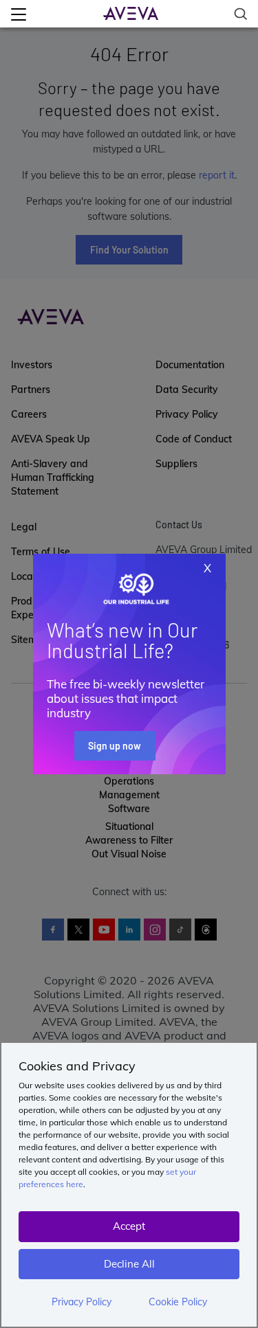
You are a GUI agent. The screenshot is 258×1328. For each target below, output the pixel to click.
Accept (129, 1226)
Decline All (129, 1263)
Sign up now (114, 746)
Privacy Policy (81, 1302)
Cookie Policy (178, 1302)
